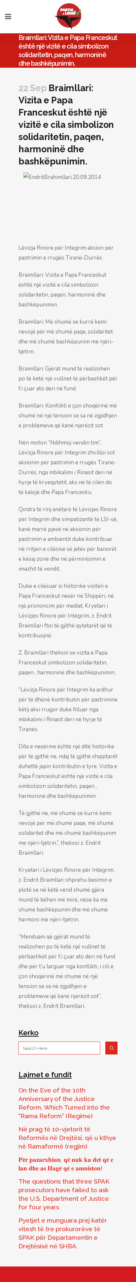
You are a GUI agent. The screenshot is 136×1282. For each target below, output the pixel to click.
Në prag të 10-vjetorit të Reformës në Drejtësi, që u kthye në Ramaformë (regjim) (67, 1137)
